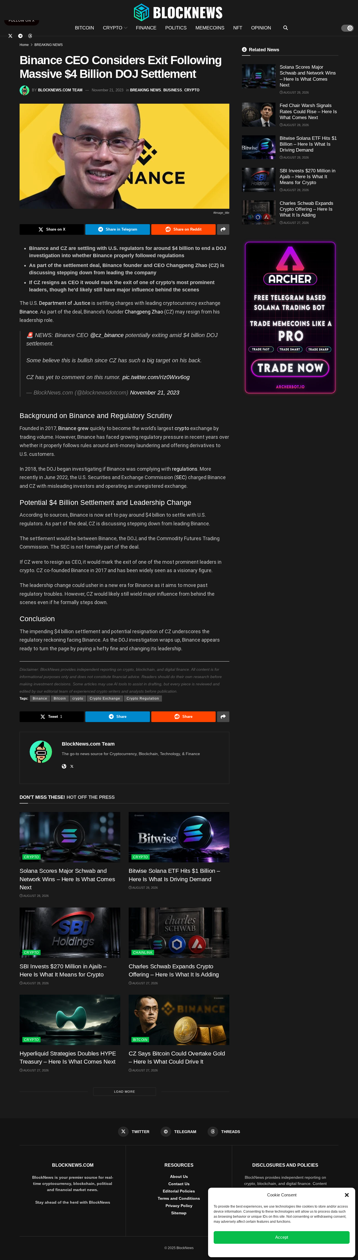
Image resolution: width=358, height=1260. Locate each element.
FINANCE (146, 28)
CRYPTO (112, 28)
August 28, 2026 (36, 895)
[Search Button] (285, 28)
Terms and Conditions (179, 1198)
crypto (182, 428)
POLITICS (176, 28)
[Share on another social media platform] (223, 229)
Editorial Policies (179, 1191)
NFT (237, 28)
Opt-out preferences (265, 1250)
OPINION (261, 28)
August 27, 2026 (145, 983)
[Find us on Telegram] (20, 36)
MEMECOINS (210, 28)
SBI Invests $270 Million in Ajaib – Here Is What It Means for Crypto (307, 176)
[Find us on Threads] (30, 36)
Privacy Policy (179, 1205)
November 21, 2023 (107, 90)
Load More (124, 1091)
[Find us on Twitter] (10, 36)
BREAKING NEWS (48, 45)
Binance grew (73, 428)
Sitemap (179, 1213)
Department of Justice (64, 303)
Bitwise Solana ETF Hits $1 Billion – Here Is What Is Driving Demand (308, 144)
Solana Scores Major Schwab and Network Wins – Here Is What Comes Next (67, 878)
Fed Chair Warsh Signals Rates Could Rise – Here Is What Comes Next (308, 111)
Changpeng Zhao (144, 312)
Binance (29, 312)
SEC (180, 477)
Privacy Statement (296, 1250)
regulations (184, 469)
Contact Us (179, 1184)
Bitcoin (60, 698)
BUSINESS (172, 90)
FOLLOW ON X (22, 20)
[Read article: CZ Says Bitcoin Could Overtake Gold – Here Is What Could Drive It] (179, 1020)
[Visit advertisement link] (290, 317)
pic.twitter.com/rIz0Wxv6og (156, 377)
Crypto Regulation (143, 698)
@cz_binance (107, 335)
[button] (347, 1195)
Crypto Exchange (105, 698)
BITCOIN (84, 28)
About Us (179, 1176)
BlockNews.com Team (60, 90)
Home (24, 45)
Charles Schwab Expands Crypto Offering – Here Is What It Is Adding (306, 209)
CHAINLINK (142, 953)
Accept (281, 1237)
